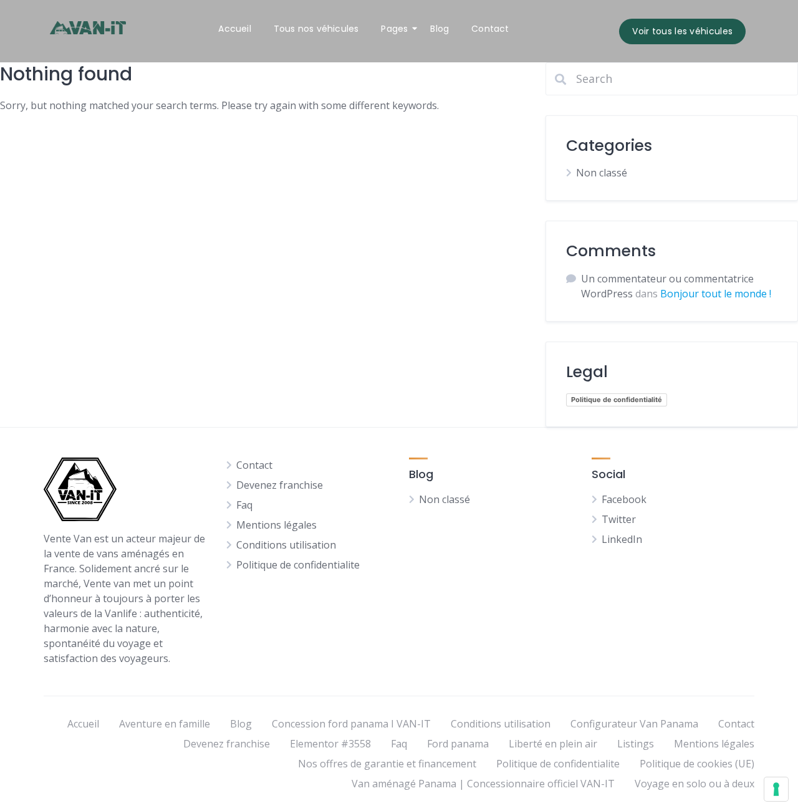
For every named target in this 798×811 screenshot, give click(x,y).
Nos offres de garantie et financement (387, 763)
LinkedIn (622, 539)
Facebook (624, 499)
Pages (394, 28)
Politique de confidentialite (298, 565)
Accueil (234, 28)
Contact (490, 28)
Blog (439, 28)
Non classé (601, 173)
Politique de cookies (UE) (697, 763)
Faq (244, 505)
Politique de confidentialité (616, 399)
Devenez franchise (279, 485)
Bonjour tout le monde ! (715, 293)
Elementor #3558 (330, 744)
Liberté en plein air (553, 744)
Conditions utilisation (286, 545)
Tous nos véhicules (316, 28)
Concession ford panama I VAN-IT (351, 724)
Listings (635, 744)
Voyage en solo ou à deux (694, 783)
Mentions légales (276, 525)
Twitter (619, 519)
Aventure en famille (164, 724)
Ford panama (458, 744)
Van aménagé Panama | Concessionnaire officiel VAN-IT (483, 783)
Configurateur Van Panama (634, 724)
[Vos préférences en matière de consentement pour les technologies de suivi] (776, 789)
